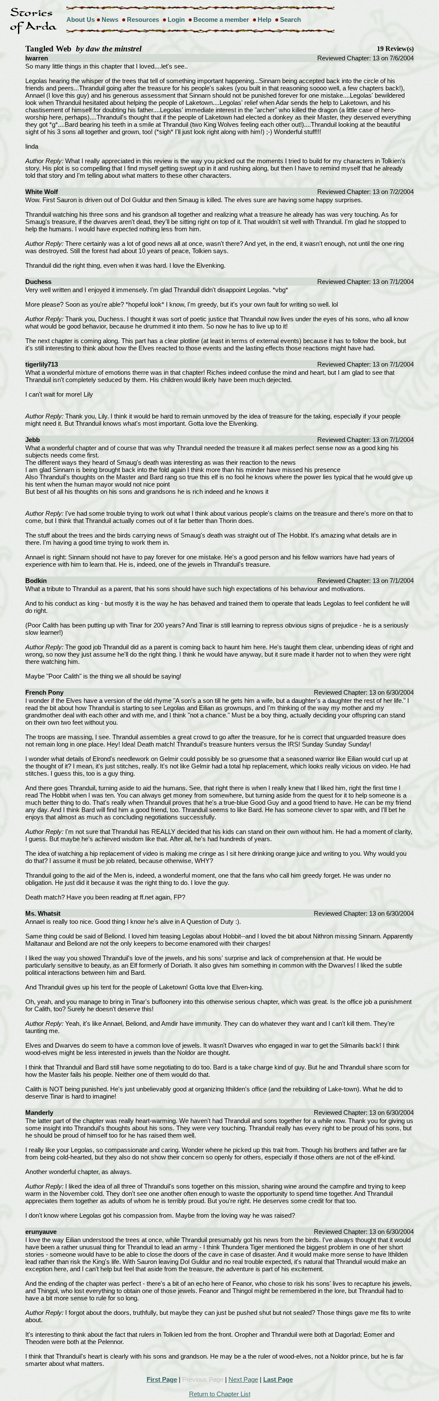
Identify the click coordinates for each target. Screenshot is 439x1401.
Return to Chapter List (219, 1394)
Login (176, 19)
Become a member (221, 19)
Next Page (243, 1379)
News (110, 19)
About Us (80, 19)
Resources (143, 19)
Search (290, 19)
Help (264, 19)
